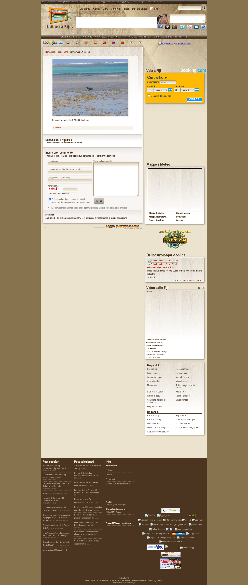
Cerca (194, 99)
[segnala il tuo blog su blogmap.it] (161, 537)
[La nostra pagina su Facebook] (160, 28)
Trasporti (164, 37)
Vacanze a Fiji (153, 415)
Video (176, 37)
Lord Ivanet (152, 373)
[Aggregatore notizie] (164, 515)
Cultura (90, 37)
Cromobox (152, 369)
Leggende (135, 37)
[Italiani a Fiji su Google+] (167, 28)
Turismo (170, 37)
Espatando (181, 415)
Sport (149, 37)
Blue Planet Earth (155, 391)
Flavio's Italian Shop (156, 427)
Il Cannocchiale (183, 423)
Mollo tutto (181, 391)
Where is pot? (153, 395)
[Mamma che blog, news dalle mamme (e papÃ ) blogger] (178, 515)
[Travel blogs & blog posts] (178, 533)
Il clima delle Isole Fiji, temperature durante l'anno (54, 466)
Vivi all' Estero (182, 377)
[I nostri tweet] (182, 28)
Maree (179, 220)
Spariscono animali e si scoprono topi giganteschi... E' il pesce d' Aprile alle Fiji (56, 518)
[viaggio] (186, 519)
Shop (126, 8)
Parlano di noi (139, 8)
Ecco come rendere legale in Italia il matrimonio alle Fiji (86, 523)
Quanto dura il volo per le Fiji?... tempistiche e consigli (55, 475)
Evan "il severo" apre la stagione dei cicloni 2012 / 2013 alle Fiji (56, 534)
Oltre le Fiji (143, 37)
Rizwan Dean (181, 373)
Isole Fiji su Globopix (185, 419)
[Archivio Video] (199, 287)
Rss (156, 8)
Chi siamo (85, 8)
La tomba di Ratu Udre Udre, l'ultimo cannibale (54, 499)
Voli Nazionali (48, 493)
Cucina (85, 37)
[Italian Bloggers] (157, 528)
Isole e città (127, 37)
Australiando (153, 381)
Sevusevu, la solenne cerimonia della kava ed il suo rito (56, 485)
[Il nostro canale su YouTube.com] (203, 287)
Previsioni (181, 216)
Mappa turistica (156, 212)
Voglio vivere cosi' (155, 377)
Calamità (72, 37)
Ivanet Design (153, 423)
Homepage (50, 52)
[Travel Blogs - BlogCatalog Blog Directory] (169, 524)
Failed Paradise (183, 395)
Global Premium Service (158, 431)
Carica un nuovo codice (58, 193)
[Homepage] (59, 25)
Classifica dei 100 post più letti (55, 550)
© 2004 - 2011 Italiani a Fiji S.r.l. (118, 484)
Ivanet (57, 120)
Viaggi (96, 8)
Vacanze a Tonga (154, 419)
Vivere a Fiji (183, 37)
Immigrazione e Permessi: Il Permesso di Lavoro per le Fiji (86, 491)
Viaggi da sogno (154, 406)
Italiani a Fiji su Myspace (187, 427)
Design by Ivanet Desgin (116, 504)
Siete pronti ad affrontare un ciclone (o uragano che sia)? (86, 532)
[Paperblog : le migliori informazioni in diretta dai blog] (155, 547)
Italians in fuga (182, 369)
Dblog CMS (110, 512)
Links (105, 8)
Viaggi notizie (182, 400)
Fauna (65, 52)
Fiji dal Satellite (156, 220)
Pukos (118, 512)
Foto (59, 52)
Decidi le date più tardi (161, 96)
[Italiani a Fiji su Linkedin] (196, 28)
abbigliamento (188, 280)
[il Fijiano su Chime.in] (174, 28)
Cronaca (78, 37)
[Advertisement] (117, 22)
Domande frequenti (108, 37)
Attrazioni (64, 37)
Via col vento (182, 381)
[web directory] (170, 554)
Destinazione (153, 82)
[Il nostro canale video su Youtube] (189, 28)
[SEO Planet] (183, 528)
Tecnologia (156, 37)
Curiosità (98, 37)
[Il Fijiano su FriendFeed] (203, 28)
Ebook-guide (153, 385)
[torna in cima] (43, 226)
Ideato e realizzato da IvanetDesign (124, 582)
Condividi (116, 8)
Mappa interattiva (158, 216)
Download (119, 37)
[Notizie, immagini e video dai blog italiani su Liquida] (172, 547)
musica (199, 280)
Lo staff (109, 474)
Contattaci (110, 479)
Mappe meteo (183, 212)
